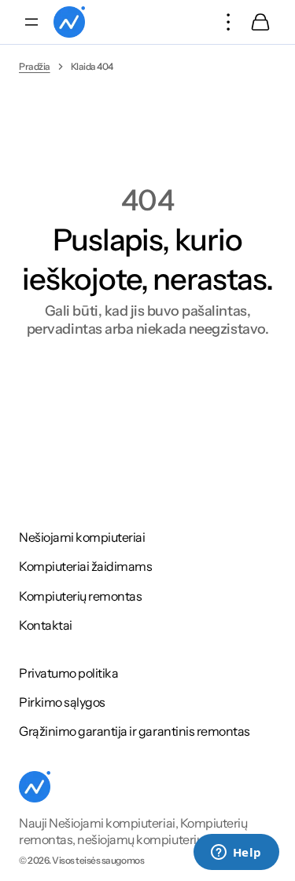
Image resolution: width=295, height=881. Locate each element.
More (229, 22)
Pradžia (34, 66)
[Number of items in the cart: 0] (260, 22)
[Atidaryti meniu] (31, 22)
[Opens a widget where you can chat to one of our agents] (236, 853)
